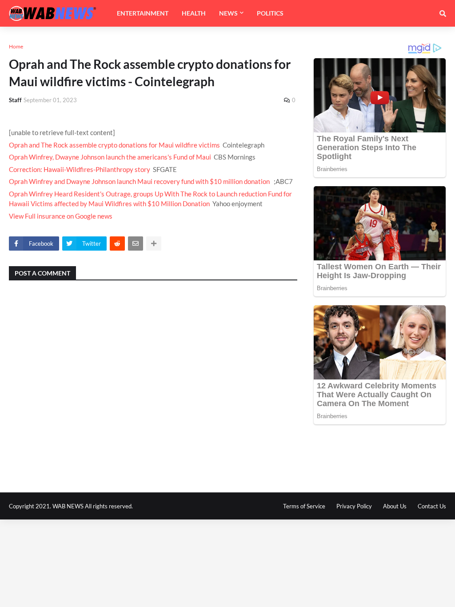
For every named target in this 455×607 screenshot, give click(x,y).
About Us (395, 506)
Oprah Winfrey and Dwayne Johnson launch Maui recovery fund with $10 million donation (139, 181)
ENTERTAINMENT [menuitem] (142, 13)
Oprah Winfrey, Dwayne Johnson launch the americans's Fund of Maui (110, 157)
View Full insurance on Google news (60, 216)
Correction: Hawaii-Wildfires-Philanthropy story (79, 169)
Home (16, 46)
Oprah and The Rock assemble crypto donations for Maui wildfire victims (114, 145)
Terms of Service (304, 506)
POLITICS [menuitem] (270, 13)
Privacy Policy (354, 506)
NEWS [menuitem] (228, 13)
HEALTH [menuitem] (194, 13)
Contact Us (432, 506)
